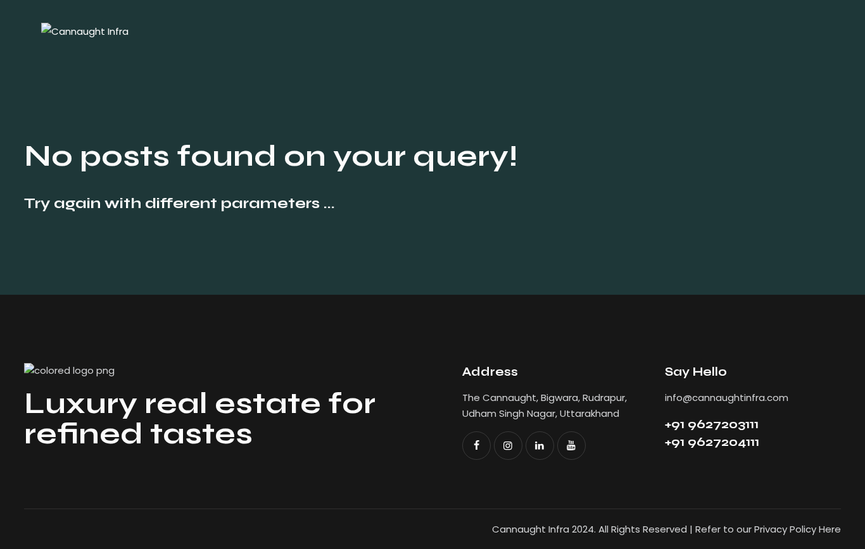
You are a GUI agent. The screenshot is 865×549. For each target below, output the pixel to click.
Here (830, 529)
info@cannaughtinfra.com (726, 397)
